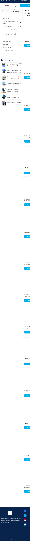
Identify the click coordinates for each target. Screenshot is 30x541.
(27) (10, 33)
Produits (15, 2)
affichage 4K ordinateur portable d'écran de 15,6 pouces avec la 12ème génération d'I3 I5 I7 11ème (14, 90)
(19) (7, 47)
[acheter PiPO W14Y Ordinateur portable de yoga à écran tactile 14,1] (3, 71)
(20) (8, 38)
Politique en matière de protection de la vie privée (11, 537)
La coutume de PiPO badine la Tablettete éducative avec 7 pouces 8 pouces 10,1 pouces (14, 65)
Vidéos (14, 4)
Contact (14, 9)
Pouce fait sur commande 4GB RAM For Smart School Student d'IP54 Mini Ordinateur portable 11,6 (13, 77)
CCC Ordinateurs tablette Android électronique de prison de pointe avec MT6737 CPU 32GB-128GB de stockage (14, 103)
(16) (10, 22)
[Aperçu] (7, 6)
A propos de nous (15, 6)
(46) (7, 15)
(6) (8, 54)
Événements (16, 11)
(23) (8, 18)
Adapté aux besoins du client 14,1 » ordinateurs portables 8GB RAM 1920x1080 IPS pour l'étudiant (14, 84)
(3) (7, 41)
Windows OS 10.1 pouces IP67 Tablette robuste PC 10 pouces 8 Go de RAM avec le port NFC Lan (14, 96)
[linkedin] (25, 524)
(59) (7, 26)
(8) (9, 29)
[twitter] (25, 515)
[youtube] (25, 520)
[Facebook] (25, 511)
